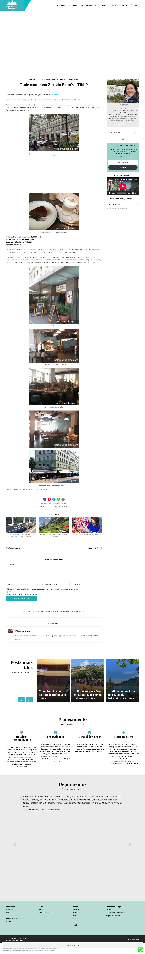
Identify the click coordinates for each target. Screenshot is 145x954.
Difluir (137, 939)
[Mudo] (133, 193)
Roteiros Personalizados (96, 5)
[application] (123, 186)
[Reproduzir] (110, 193)
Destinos (61, 5)
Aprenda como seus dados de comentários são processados (67, 611)
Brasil (8, 912)
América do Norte (13, 918)
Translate (123, 208)
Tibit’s (56, 100)
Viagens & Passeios (113, 916)
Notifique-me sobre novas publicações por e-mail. (23, 594)
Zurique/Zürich (72, 79)
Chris (17, 630)
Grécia (74, 919)
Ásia (41, 907)
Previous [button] (21, 699)
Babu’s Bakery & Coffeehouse (40, 100)
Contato (123, 5)
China (41, 909)
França (74, 916)
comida (41, 506)
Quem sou (113, 5)
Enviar (123, 167)
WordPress (131, 939)
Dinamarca (76, 912)
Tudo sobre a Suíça (75, 5)
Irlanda (74, 925)
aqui (49, 490)
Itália (74, 928)
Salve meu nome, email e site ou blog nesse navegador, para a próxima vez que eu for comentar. (43, 589)
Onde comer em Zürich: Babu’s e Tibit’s (54, 84)
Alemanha (76, 909)
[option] (53, 680)
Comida (108, 909)
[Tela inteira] (136, 193)
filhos (51, 506)
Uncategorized (58, 79)
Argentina (9, 909)
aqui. (96, 262)
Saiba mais (123, 124)
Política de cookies (49, 951)
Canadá (8, 921)
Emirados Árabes (45, 912)
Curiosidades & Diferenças (115, 912)
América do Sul (12, 907)
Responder (17, 639)
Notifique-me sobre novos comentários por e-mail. (24, 592)
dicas (46, 506)
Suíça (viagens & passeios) (40, 79)
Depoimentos (73, 784)
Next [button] (29, 699)
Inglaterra (76, 922)
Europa (75, 907)
